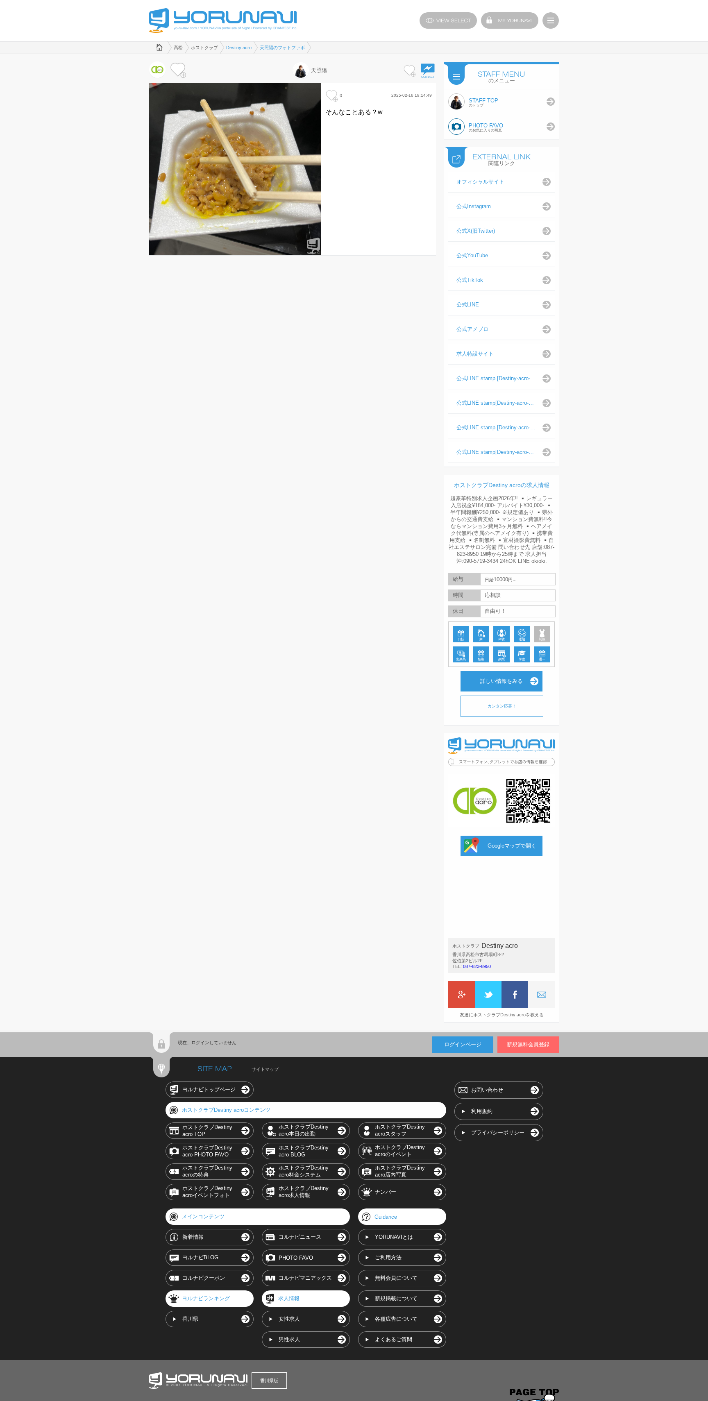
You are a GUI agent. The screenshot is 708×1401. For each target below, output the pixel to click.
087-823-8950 (477, 966)
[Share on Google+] (461, 994)
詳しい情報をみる (501, 681)
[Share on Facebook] (515, 994)
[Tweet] (488, 994)
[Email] (541, 994)
